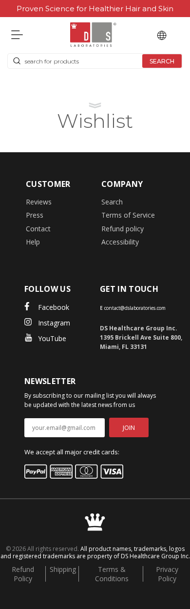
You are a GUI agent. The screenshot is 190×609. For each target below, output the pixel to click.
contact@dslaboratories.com (135, 307)
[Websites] (162, 34)
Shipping (63, 569)
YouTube (52, 338)
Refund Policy (23, 574)
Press (34, 215)
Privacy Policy (167, 574)
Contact (38, 228)
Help (33, 241)
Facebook (53, 307)
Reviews (39, 201)
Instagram (54, 322)
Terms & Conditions (112, 574)
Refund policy (122, 228)
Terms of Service (128, 215)
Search (112, 201)
